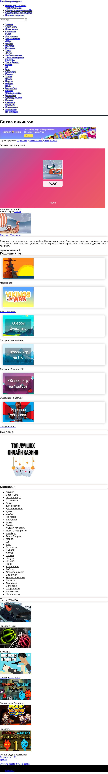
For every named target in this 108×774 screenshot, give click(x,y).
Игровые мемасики (14, 15)
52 (19, 211)
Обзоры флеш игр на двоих (18, 13)
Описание (5, 235)
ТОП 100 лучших (13, 8)
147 (16, 211)
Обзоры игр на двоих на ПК (18, 10)
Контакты (9, 771)
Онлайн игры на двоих (11, 1)
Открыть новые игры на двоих (15, 764)
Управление (16, 235)
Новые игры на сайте (15, 5)
